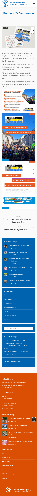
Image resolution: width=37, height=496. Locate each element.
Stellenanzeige (8, 299)
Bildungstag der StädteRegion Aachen (19, 280)
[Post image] (5, 246)
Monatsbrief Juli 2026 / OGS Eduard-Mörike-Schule (19, 260)
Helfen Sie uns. (8, 303)
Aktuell (5, 27)
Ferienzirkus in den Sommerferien (18, 252)
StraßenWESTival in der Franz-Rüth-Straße (20, 267)
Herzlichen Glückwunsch (16, 274)
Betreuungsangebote (10, 307)
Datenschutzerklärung (10, 315)
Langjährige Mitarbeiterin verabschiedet (20, 245)
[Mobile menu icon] (34, 3)
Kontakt (6, 311)
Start (5, 295)
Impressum (7, 319)
